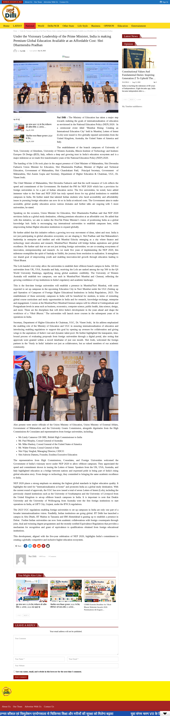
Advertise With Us (51, 2)
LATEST (17, 25)
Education (123, 25)
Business (95, 25)
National (30, 25)
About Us (28, 2)
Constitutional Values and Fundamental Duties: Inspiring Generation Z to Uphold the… (139, 75)
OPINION (109, 25)
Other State (68, 25)
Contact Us (64, 2)
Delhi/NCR (53, 25)
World (41, 25)
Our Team (38, 2)
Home (6, 25)
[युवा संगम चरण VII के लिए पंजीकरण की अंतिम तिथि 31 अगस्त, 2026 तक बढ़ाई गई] (18, 127)
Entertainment (138, 25)
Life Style (83, 25)
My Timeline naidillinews (132, 106)
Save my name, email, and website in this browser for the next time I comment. (49, 672)
